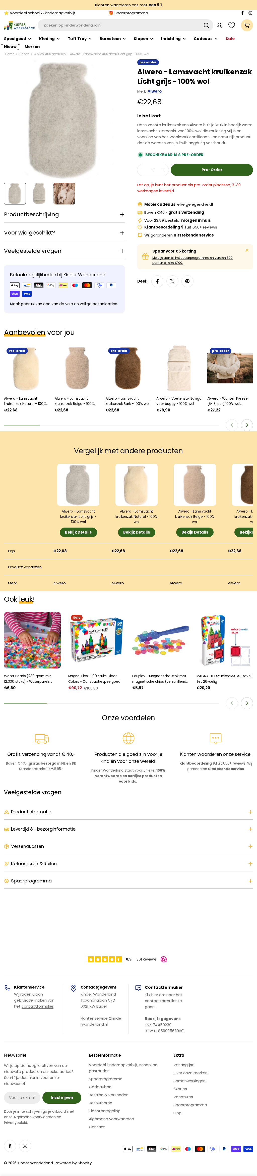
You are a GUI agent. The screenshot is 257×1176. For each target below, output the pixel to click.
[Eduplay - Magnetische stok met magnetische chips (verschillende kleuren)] (160, 640)
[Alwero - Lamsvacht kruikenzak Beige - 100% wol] (77, 368)
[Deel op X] (172, 281)
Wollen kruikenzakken (50, 54)
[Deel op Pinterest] (187, 281)
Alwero (155, 91)
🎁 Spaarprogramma (128, 13)
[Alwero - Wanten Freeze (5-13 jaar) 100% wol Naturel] (230, 368)
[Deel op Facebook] (157, 281)
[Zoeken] (206, 25)
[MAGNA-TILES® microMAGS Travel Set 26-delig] (225, 640)
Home (9, 54)
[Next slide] (247, 425)
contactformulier (37, 1006)
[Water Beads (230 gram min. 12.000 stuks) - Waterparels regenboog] (32, 640)
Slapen (24, 54)
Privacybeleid (15, 1122)
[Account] (219, 25)
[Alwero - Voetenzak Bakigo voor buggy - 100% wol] (179, 368)
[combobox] (125, 25)
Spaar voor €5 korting (174, 251)
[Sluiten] (247, 250)
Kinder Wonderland (35, 1162)
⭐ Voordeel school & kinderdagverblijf (40, 13)
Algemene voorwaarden (35, 1116)
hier (155, 994)
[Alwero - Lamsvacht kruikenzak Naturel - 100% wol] (27, 368)
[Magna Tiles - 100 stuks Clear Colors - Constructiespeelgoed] (96, 640)
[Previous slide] (232, 425)
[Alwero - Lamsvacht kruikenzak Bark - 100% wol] (128, 368)
